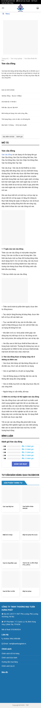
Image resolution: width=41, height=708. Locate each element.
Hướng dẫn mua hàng (10, 662)
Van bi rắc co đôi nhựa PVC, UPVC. (30, 564)
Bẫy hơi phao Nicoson (30, 535)
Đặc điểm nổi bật (8, 136)
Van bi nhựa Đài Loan (10, 563)
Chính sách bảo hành (9, 658)
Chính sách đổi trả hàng (10, 654)
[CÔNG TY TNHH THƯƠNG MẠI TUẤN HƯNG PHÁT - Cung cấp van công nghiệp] (20, 8)
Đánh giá (20, 136)
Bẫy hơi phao (27, 591)
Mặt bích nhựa (7, 535)
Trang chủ (5, 58)
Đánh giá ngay (20, 464)
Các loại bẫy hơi (8, 506)
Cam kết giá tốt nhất (8, 1)
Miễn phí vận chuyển (24, 1)
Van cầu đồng (7, 155)
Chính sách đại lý (8, 666)
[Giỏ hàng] (37, 8)
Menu (7, 14)
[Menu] (3, 8)
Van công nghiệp (16, 58)
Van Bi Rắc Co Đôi (9, 591)
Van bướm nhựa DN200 (28, 507)
